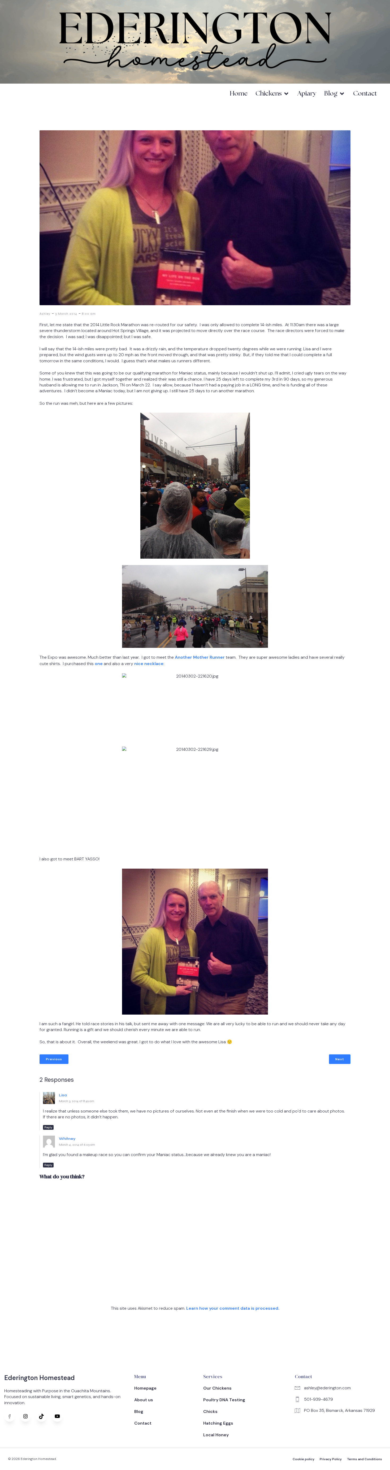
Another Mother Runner (200, 657)
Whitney (67, 1138)
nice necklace (148, 663)
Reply (48, 1127)
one (99, 663)
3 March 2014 (66, 314)
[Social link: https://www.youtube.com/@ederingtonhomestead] (60, 1416)
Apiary (306, 93)
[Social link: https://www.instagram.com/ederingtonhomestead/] (28, 1416)
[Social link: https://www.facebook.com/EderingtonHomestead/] (12, 1416)
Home (239, 93)
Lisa (63, 1095)
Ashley (45, 314)
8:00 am (89, 314)
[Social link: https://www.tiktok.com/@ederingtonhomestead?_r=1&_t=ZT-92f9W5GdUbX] (44, 1416)
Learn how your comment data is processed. (232, 1308)
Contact (365, 93)
